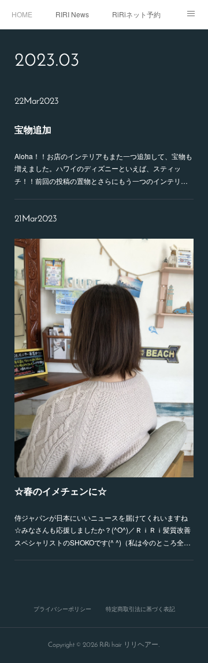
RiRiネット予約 (136, 14)
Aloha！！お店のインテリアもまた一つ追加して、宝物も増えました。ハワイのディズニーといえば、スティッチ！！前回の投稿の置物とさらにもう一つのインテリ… (103, 168)
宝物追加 (32, 129)
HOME (22, 14)
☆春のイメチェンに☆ (60, 491)
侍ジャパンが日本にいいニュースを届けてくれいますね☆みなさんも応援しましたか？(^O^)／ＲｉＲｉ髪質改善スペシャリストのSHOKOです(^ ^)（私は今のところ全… (102, 530)
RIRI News (72, 14)
